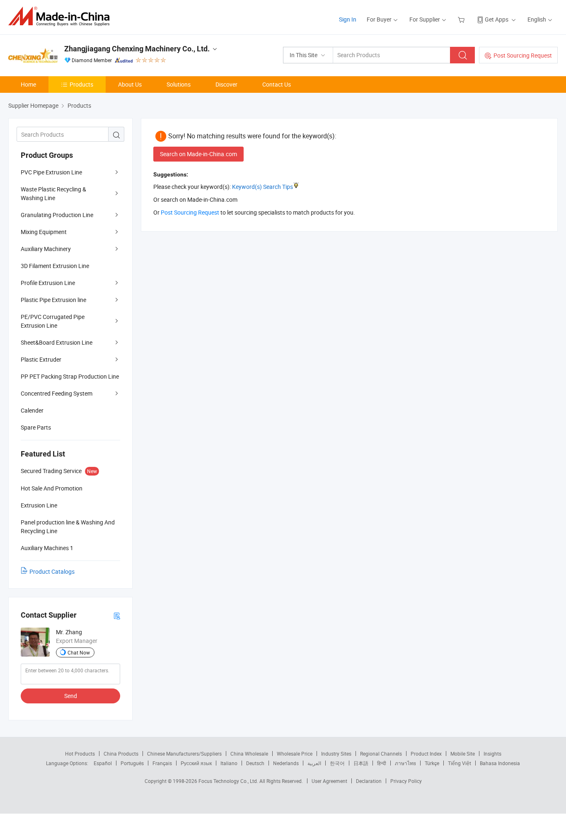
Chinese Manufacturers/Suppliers (184, 753)
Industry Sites (336, 753)
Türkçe (432, 763)
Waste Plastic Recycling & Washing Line (53, 193)
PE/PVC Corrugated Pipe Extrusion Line (53, 321)
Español (103, 763)
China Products (121, 753)
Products (81, 84)
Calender (32, 410)
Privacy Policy (406, 781)
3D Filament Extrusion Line (55, 266)
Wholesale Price (294, 753)
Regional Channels (381, 753)
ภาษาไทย (405, 763)
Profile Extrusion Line (48, 283)
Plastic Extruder (41, 359)
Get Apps (497, 19)
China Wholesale (249, 753)
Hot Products (80, 753)
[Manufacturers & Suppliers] (61, 16)
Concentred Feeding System (56, 393)
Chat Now (79, 652)
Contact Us (276, 84)
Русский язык (196, 763)
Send (70, 696)
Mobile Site (462, 753)
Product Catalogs (52, 571)
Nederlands (286, 763)
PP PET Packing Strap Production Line (70, 376)
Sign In (347, 19)
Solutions (179, 84)
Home (28, 84)
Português (132, 763)
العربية (314, 763)
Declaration (369, 781)
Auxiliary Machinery (46, 249)
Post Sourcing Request (522, 55)
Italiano (228, 763)
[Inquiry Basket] (462, 19)
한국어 (337, 763)
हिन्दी (381, 763)
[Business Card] (117, 615)
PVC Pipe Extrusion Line (51, 172)
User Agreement (329, 781)
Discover (226, 84)
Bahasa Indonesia (500, 763)
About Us (130, 84)
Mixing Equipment (44, 232)
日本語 (360, 763)
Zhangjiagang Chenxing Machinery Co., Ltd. (137, 48)
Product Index (426, 753)
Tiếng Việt (459, 763)
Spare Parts (36, 427)
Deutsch (255, 763)
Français (162, 763)
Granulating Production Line (57, 215)
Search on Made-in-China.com (198, 154)
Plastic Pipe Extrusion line (53, 300)
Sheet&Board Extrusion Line (56, 342)
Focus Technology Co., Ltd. (228, 781)
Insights (492, 753)
